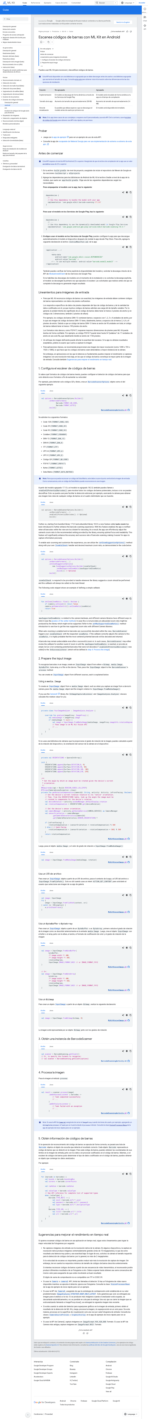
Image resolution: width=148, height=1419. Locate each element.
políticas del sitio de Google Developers (102, 1345)
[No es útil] (131, 31)
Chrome (109, 1369)
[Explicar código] (123, 192)
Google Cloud (110, 1384)
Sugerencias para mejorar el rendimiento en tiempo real (89, 359)
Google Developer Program (44, 1366)
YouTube (73, 1384)
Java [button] (51, 391)
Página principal (44, 31)
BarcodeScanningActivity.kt (114, 1061)
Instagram (73, 1373)
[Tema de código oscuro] (127, 192)
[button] (15, 38)
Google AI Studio (112, 1377)
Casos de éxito (61, 3)
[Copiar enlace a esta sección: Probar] (49, 131)
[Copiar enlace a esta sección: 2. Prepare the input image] (73, 658)
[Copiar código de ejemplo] (131, 192)
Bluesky (73, 1369)
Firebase (109, 1373)
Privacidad (49, 1414)
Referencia (35, 3)
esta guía (78, 79)
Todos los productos (67, 1405)
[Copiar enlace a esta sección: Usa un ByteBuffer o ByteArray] (74, 923)
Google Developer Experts (43, 1373)
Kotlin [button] (43, 391)
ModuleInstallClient (57, 274)
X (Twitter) (74, 1380)
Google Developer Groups (43, 1369)
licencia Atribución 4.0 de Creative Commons (101, 1342)
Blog (71, 1366)
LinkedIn (73, 1377)
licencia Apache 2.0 (52, 1345)
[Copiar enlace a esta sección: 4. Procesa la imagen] (66, 1072)
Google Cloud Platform (100, 1401)
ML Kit (11, 2)
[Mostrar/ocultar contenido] (52, 48)
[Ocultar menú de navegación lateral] (28, 1415)
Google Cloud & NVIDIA (42, 1380)
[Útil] (127, 31)
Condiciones (38, 1414)
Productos (55, 31)
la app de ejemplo (59, 137)
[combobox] (106, 3)
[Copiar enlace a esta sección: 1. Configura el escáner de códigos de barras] (97, 368)
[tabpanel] (85, 404)
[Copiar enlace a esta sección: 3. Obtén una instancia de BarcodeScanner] (94, 1039)
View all (108, 1391)
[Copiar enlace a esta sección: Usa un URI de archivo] (63, 874)
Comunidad (75, 3)
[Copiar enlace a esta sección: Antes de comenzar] (65, 153)
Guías (24, 3)
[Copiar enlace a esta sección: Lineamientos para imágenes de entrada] (91, 292)
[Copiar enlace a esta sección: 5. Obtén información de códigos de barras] (95, 1138)
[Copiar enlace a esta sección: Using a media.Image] (63, 681)
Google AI (116, 1401)
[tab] (43, 390)
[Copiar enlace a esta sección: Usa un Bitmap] (56, 999)
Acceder (142, 3)
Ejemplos (47, 3)
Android (109, 1366)
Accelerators (38, 1377)
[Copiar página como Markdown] (48, 42)
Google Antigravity (112, 1380)
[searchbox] (15, 19)
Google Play (110, 1388)
